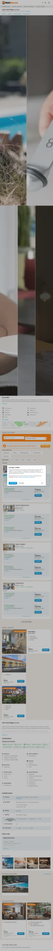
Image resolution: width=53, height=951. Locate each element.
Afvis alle (21, 483)
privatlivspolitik (24, 477)
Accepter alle (13, 483)
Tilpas (42, 483)
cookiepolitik (32, 477)
